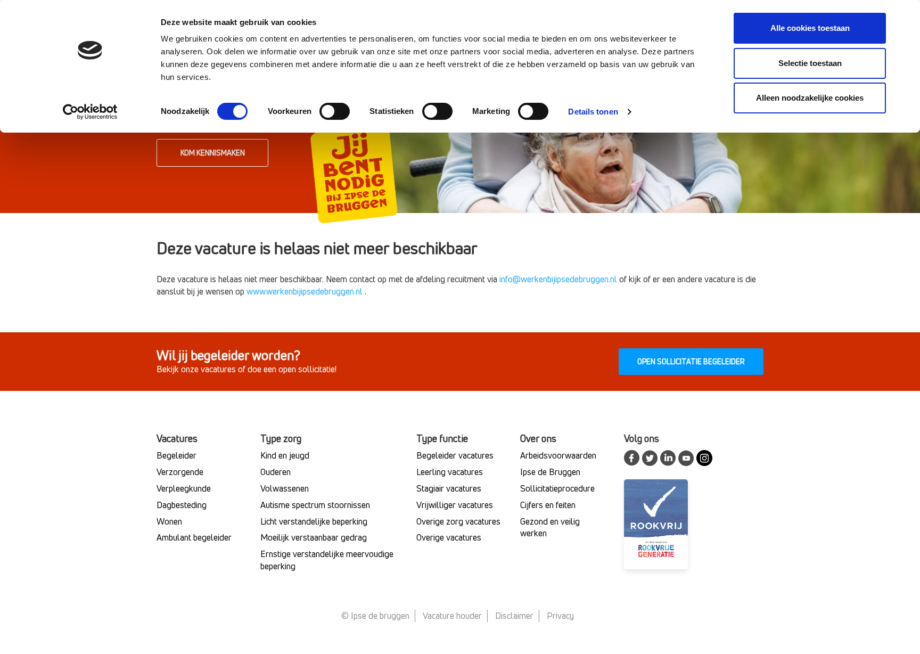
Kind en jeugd (284, 455)
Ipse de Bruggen (550, 472)
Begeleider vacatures (455, 455)
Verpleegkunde (184, 488)
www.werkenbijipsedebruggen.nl (305, 291)
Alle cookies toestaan (810, 27)
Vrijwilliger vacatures (454, 505)
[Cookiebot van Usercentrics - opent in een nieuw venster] (90, 112)
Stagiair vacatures (448, 488)
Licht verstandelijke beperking (313, 521)
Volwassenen (284, 488)
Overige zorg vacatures (458, 521)
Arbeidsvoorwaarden (558, 455)
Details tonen (593, 111)
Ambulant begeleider (194, 537)
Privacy (560, 616)
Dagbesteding (182, 505)
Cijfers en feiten (548, 505)
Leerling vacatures (449, 472)
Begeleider (176, 455)
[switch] (334, 111)
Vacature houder (452, 616)
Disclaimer (514, 616)
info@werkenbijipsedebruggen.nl (558, 279)
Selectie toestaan (810, 63)
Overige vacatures (448, 537)
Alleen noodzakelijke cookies (810, 97)
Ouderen (275, 472)
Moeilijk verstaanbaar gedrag (313, 537)
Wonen (169, 521)
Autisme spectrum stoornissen (315, 505)
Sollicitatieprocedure (557, 488)
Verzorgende (180, 472)
